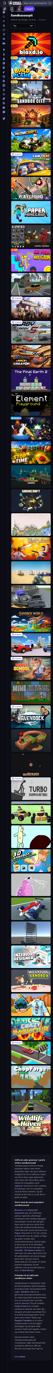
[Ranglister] (4, 43)
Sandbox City (27, 1291)
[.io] (4, 67)
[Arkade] (4, 54)
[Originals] (4, 34)
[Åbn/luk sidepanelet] (5, 3)
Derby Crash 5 (22, 1306)
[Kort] (4, 81)
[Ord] (4, 85)
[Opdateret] (4, 30)
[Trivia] (4, 112)
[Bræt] (4, 59)
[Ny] (4, 21)
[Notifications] (19, 8)
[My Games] (11, 8)
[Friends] (4, 8)
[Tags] (4, 118)
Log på (29, 8)
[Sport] (4, 98)
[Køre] (4, 76)
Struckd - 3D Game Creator (28, 1250)
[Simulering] (4, 90)
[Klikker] (4, 72)
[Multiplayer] (4, 39)
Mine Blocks (28, 1270)
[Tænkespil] (4, 107)
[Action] (4, 50)
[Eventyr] (4, 63)
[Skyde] (4, 94)
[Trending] (4, 25)
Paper (18, 1233)
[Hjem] (4, 12)
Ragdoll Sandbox (23, 1320)
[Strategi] (4, 103)
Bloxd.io (19, 1210)
